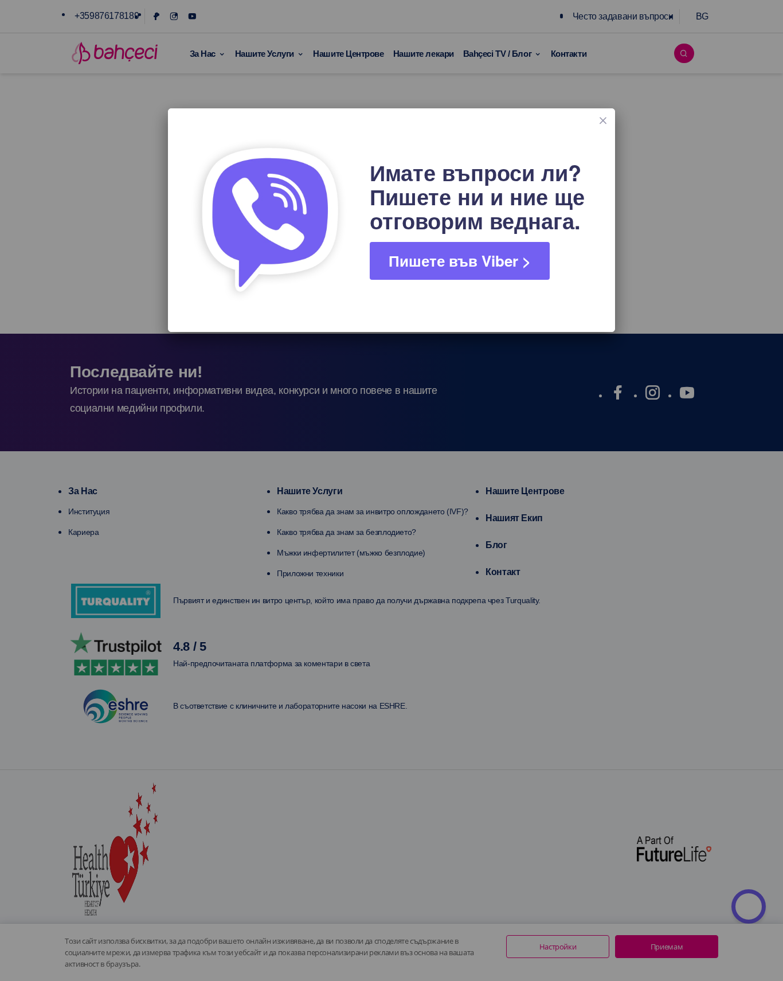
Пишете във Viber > (460, 260)
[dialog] (391, 220)
